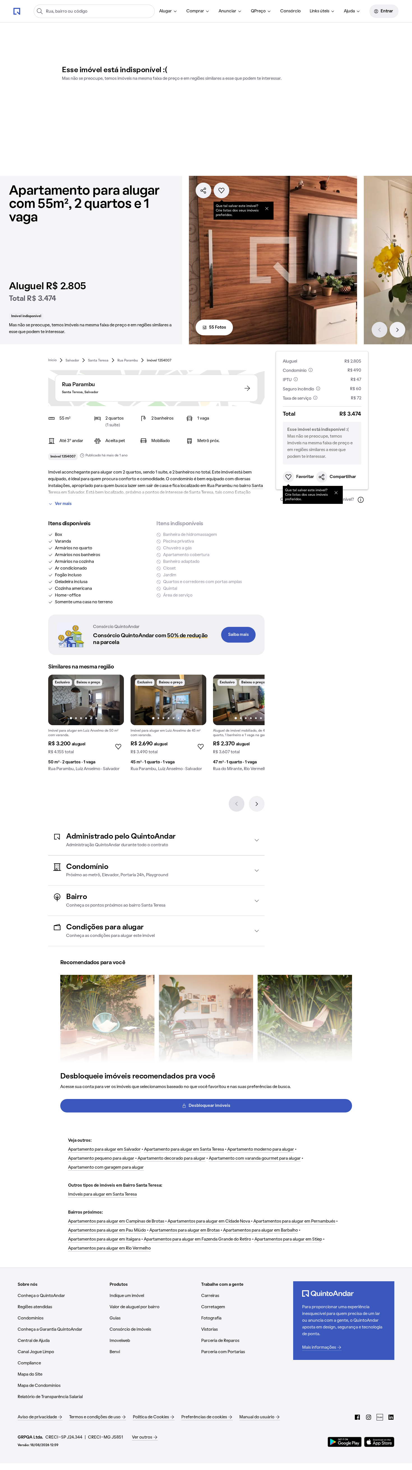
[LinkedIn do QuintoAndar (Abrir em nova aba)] (391, 1417)
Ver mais (63, 504)
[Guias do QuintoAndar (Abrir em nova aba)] (379, 1417)
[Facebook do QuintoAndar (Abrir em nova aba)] (357, 1417)
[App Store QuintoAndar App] (379, 1442)
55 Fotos (217, 327)
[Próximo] (397, 330)
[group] (86, 725)
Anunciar (227, 11)
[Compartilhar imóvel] (203, 190)
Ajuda (349, 11)
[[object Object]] (266, 208)
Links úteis (319, 11)
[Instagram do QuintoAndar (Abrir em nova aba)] (368, 1417)
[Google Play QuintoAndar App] (345, 1442)
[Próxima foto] (113, 700)
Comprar (195, 11)
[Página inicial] (16, 11)
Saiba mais (238, 635)
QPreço (258, 11)
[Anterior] (379, 330)
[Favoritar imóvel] (221, 190)
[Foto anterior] (58, 700)
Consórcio (290, 11)
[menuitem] (168, 11)
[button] (156, 840)
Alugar (165, 11)
